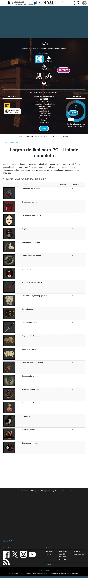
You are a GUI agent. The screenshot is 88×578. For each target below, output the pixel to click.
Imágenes (57, 137)
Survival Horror (53, 48)
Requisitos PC (44, 122)
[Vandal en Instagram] (23, 554)
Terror (63, 48)
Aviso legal (77, 551)
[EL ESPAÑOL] (84, 3)
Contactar (48, 554)
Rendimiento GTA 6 (20, 4)
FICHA (20, 137)
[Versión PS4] (44, 67)
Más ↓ (41, 3)
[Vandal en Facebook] (6, 554)
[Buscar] (78, 3)
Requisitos (28, 137)
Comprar (63, 70)
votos (76, 125)
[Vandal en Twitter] (15, 554)
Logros (44, 128)
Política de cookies (79, 554)
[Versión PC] (39, 59)
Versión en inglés (44, 570)
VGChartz (48, 565)
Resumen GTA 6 (19, 2)
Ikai (44, 43)
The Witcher (31, 4)
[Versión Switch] (39, 76)
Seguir (73, 113)
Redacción (48, 551)
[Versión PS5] (48, 59)
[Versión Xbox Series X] (48, 76)
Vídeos (65, 137)
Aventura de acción (38, 48)
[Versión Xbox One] (44, 84)
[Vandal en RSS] (6, 561)
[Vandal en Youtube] (32, 554)
